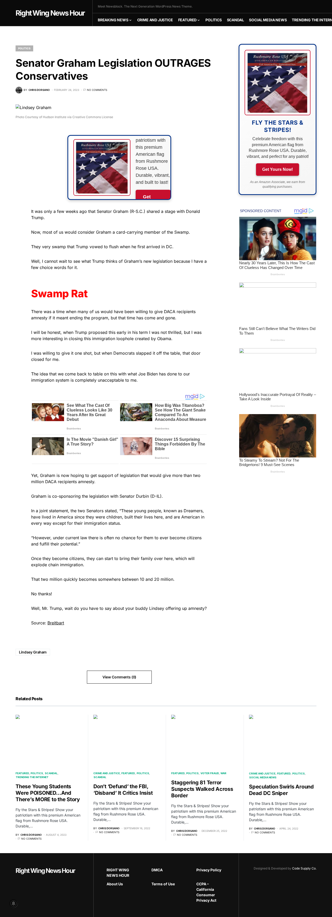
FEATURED (22, 773)
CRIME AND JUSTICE (106, 773)
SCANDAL (51, 773)
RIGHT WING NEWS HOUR (118, 873)
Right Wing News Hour (50, 13)
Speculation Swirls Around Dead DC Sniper (281, 790)
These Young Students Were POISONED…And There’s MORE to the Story (48, 793)
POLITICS (24, 48)
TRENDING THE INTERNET (32, 777)
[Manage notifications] (13, 903)
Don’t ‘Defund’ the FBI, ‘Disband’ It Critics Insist (123, 789)
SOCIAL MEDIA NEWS (262, 777)
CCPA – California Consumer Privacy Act (206, 892)
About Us (115, 884)
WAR (223, 773)
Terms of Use (163, 884)
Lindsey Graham (33, 652)
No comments (97, 89)
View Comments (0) (119, 677)
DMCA (157, 870)
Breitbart (55, 622)
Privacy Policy (208, 870)
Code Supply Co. (304, 868)
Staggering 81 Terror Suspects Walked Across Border (202, 789)
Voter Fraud (209, 773)
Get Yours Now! (277, 169)
